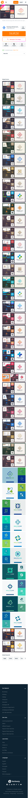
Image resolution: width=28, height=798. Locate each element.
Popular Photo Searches (8, 739)
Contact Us (4, 752)
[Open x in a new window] (18, 792)
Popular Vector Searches (8, 736)
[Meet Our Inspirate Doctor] (6, 377)
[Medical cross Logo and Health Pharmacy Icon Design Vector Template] (13, 642)
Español (4, 771)
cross (10, 666)
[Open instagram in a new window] (8, 792)
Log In (21, 2)
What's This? (15, 50)
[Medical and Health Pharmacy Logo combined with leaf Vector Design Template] (13, 196)
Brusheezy (4, 699)
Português (4, 774)
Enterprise (4, 707)
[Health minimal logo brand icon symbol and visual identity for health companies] (13, 123)
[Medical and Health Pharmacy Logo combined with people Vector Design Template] (13, 456)
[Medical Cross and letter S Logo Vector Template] (13, 395)
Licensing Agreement (7, 728)
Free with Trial (14, 33)
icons (16, 666)
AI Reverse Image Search (8, 715)
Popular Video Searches (8, 741)
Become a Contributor (7, 760)
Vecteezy (4, 702)
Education (4, 709)
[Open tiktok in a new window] (15, 792)
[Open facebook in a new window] (6, 792)
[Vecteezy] (2, 2)
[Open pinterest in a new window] (13, 792)
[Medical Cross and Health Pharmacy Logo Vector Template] (13, 220)
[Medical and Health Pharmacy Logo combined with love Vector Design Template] (13, 294)
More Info (6, 53)
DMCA (3, 731)
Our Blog (4, 757)
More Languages (6, 781)
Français (4, 779)
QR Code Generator (7, 720)
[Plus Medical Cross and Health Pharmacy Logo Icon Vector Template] (13, 355)
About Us (4, 755)
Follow (23, 28)
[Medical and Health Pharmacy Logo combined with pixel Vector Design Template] (13, 172)
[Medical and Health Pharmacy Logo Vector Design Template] (13, 184)
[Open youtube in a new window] (20, 792)
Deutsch (4, 776)
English (4, 769)
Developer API (5, 712)
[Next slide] (22, 666)
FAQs (3, 750)
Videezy (4, 704)
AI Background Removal (8, 717)
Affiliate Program (6, 733)
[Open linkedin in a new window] (11, 792)
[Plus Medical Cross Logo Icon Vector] (13, 318)
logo (4, 666)
